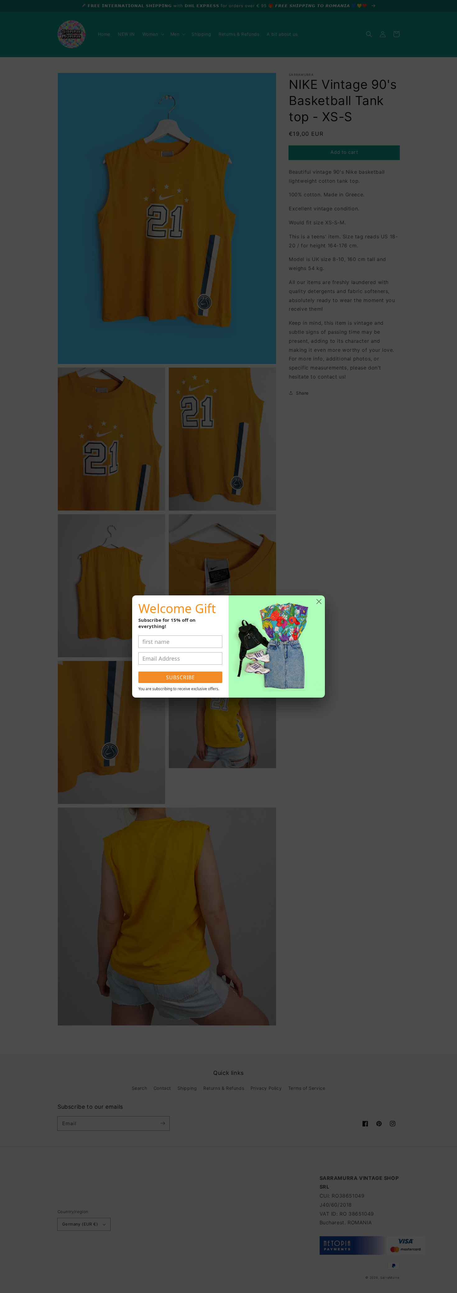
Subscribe (180, 677)
